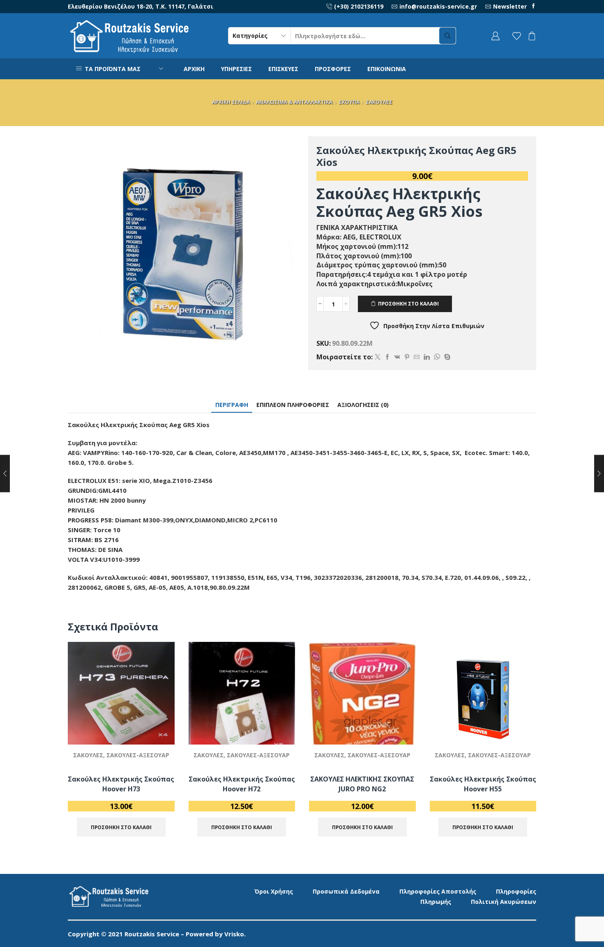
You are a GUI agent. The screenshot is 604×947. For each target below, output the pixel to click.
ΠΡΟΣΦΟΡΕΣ (333, 69)
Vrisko (234, 934)
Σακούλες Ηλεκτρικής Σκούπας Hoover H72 (242, 784)
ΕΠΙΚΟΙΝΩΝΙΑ (386, 69)
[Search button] (447, 36)
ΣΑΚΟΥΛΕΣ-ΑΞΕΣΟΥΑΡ (137, 755)
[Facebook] (533, 6)
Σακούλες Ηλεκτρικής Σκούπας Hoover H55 (483, 784)
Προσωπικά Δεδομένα (346, 891)
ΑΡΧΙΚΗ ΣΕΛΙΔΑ (231, 102)
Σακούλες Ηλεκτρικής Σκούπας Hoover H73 (121, 784)
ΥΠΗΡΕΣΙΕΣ (236, 69)
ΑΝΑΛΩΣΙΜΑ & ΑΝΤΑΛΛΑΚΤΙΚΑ (294, 102)
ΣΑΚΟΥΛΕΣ (379, 102)
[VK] (397, 357)
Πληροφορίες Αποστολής (437, 891)
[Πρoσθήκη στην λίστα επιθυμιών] (159, 727)
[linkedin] (427, 357)
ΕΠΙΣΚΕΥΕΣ (283, 69)
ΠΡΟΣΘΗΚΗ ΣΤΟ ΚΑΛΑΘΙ (408, 303)
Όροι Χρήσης (273, 891)
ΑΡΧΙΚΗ (194, 69)
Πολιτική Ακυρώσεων (503, 902)
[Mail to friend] (417, 357)
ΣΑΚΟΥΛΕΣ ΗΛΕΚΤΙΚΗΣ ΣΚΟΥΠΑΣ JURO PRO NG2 (362, 784)
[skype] (446, 357)
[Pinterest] (407, 357)
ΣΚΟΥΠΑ (349, 102)
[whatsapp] (437, 357)
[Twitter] (378, 357)
